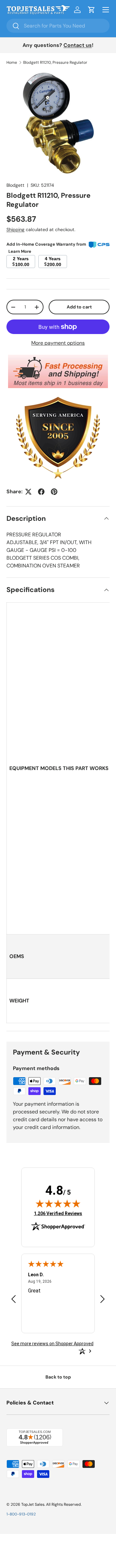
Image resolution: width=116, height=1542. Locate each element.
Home (11, 62)
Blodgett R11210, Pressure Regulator (55, 62)
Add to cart (79, 307)
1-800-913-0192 (21, 1514)
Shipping (15, 229)
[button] (91, 10)
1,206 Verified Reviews (58, 1213)
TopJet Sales (32, 1504)
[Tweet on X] (28, 491)
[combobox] (58, 26)
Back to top (58, 1377)
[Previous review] (13, 1299)
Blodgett (15, 185)
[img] (58, 1203)
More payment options (58, 343)
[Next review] (102, 1299)
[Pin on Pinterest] (54, 491)
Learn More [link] (19, 251)
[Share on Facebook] (41, 491)
